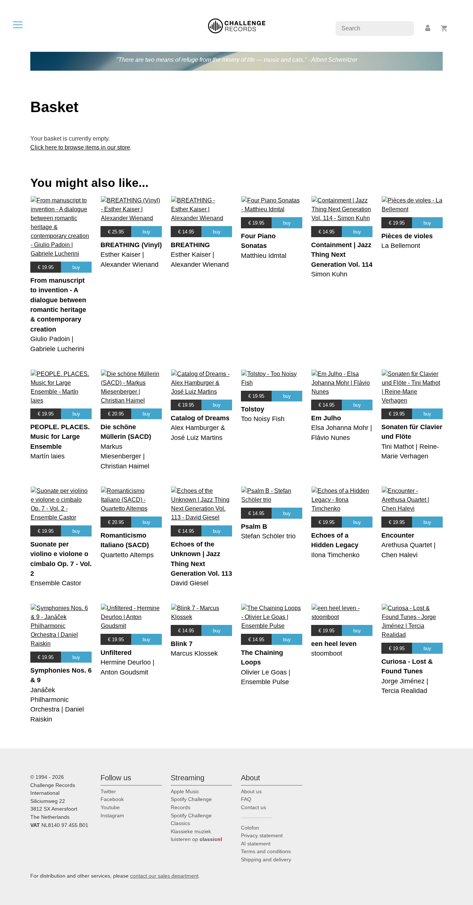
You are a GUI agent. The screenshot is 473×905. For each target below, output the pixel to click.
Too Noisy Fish (263, 419)
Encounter (397, 535)
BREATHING (190, 245)
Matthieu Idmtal (263, 255)
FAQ (246, 799)
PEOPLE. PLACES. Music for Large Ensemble (60, 436)
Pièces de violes (407, 236)
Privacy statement (262, 835)
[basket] (444, 28)
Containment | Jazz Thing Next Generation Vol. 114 (341, 254)
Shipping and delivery (266, 859)
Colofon (250, 828)
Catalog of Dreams (200, 418)
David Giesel (189, 583)
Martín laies (47, 456)
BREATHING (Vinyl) (131, 245)
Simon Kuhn (329, 274)
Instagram (112, 815)
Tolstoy (252, 409)
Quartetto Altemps (127, 555)
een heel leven (334, 643)
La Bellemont (400, 245)
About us (251, 791)
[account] (428, 28)
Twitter (108, 791)
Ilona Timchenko (335, 555)
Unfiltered (116, 652)
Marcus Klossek (194, 653)
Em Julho (326, 418)
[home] (236, 25)
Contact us (253, 807)
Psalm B (254, 526)
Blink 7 (182, 643)
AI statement (255, 844)
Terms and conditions (266, 851)
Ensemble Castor (55, 583)
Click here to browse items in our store (80, 147)
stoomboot (326, 653)
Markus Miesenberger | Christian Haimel (125, 456)
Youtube (110, 807)
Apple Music (185, 791)
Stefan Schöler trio (268, 536)
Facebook (112, 799)
